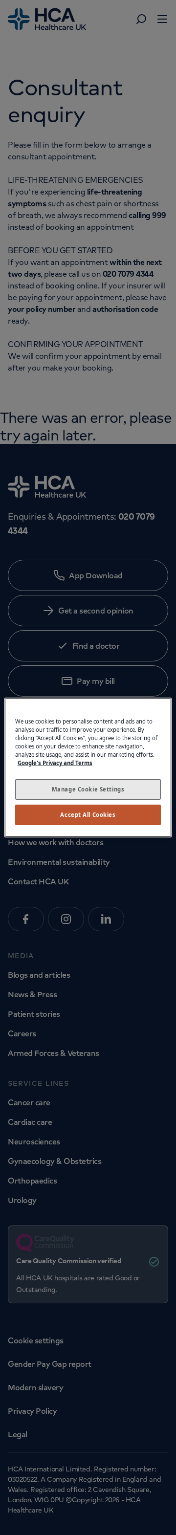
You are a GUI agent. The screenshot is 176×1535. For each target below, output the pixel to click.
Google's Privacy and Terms (55, 763)
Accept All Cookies (87, 814)
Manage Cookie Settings (88, 789)
